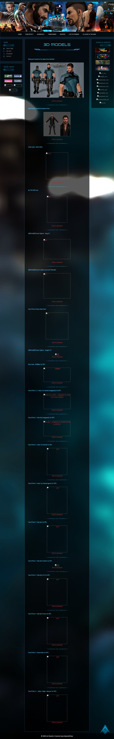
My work (8, 51)
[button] (105, 730)
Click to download (57, 226)
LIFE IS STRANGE (74, 34)
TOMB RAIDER (52, 34)
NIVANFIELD (40, 34)
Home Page (9, 48)
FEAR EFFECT (29, 34)
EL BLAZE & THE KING (89, 34)
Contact (8, 56)
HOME (20, 34)
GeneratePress (68, 736)
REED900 (62, 34)
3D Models (9, 54)
